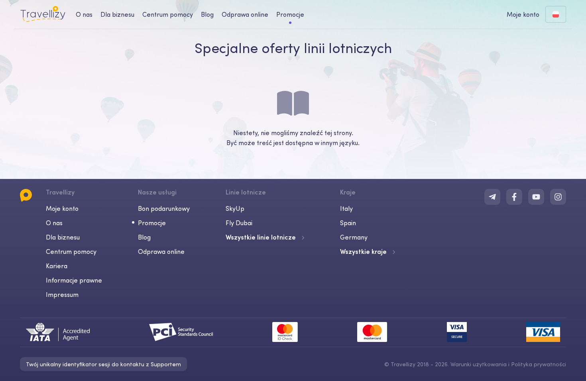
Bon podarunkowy (164, 208)
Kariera (56, 266)
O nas (84, 14)
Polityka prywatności (538, 364)
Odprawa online (245, 14)
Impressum (62, 294)
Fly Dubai (239, 223)
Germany (354, 237)
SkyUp (235, 208)
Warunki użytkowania (478, 364)
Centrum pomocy (167, 14)
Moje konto (62, 208)
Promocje (290, 14)
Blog (207, 14)
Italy (346, 208)
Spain (348, 223)
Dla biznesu (117, 14)
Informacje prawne (74, 280)
